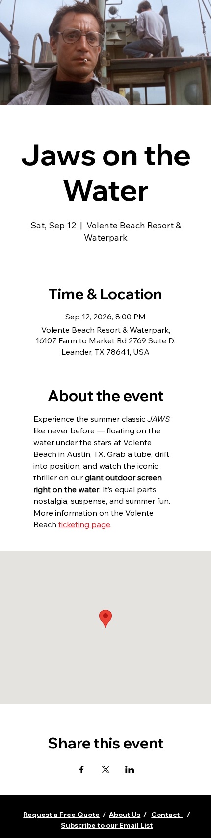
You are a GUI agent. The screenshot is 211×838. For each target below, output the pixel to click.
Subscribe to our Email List (107, 825)
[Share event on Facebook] (81, 769)
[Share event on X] (105, 769)
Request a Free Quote (61, 814)
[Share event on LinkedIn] (129, 769)
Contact (167, 814)
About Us (124, 814)
